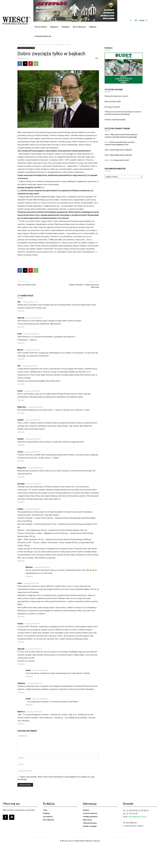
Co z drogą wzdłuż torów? (120, 160)
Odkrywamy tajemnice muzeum (116, 96)
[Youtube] (136, 20)
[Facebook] (131, 20)
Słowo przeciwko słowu (26, 285)
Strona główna (22, 45)
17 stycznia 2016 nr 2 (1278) (38, 45)
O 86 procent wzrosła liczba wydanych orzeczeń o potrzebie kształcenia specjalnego (123, 113)
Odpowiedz (20, 311)
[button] (144, 20)
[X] (25, 63)
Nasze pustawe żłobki (113, 101)
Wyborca (21, 711)
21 (98, 58)
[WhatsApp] (36, 63)
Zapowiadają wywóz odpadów (121, 150)
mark (106, 134)
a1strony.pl (96, 841)
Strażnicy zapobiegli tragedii (115, 120)
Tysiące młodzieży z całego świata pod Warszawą (84, 286)
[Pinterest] (30, 63)
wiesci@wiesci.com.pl (137, 816)
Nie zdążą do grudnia (112, 107)
